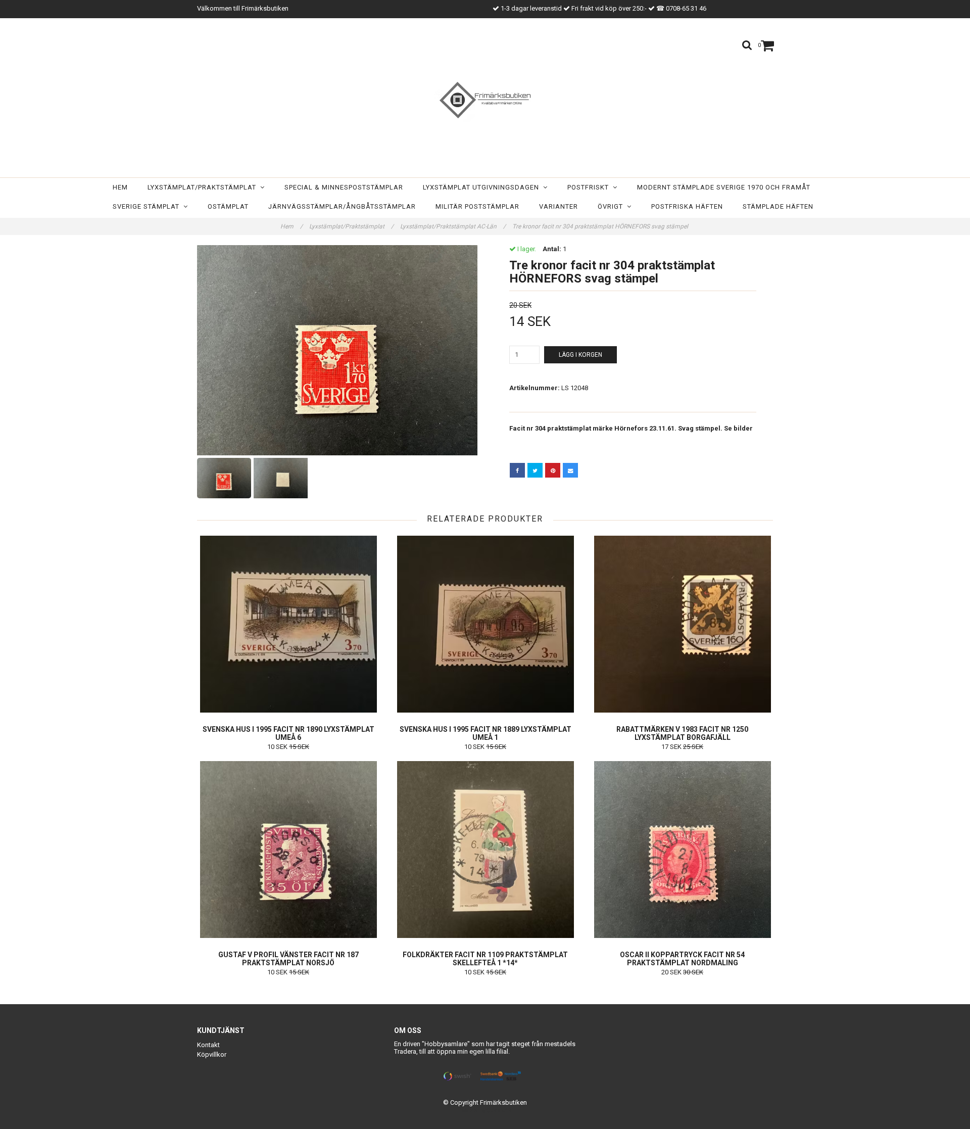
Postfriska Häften (687, 206)
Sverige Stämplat (148, 206)
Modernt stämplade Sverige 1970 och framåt (723, 187)
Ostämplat (228, 206)
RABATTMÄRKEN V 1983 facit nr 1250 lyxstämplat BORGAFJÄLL (682, 733)
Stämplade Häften (778, 206)
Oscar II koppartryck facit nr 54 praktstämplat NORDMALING (682, 959)
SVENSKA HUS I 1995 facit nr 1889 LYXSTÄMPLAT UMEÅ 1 (485, 733)
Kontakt (208, 1045)
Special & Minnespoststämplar (343, 187)
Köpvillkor (211, 1054)
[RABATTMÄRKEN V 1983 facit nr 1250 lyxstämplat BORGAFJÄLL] (682, 624)
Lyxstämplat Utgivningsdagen (483, 187)
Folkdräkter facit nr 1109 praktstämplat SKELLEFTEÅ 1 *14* (485, 959)
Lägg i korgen (580, 354)
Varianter (558, 206)
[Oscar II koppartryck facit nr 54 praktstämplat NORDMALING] (682, 849)
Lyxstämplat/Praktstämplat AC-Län (453, 226)
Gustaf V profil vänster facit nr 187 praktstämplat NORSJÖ (288, 959)
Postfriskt (590, 187)
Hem (120, 187)
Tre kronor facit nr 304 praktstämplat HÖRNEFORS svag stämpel (601, 226)
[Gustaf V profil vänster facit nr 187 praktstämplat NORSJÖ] (288, 849)
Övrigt (612, 206)
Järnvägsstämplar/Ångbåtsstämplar (342, 206)
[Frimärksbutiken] (485, 100)
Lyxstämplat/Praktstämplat (204, 187)
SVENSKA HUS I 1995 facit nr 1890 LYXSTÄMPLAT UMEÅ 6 (288, 733)
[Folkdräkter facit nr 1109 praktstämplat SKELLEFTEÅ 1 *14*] (485, 849)
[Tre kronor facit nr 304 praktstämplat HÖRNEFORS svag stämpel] (337, 350)
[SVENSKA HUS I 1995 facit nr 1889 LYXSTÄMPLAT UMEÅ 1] (485, 624)
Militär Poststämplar (477, 206)
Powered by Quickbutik (485, 1110)
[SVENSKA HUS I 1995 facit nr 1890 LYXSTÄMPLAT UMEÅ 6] (288, 624)
